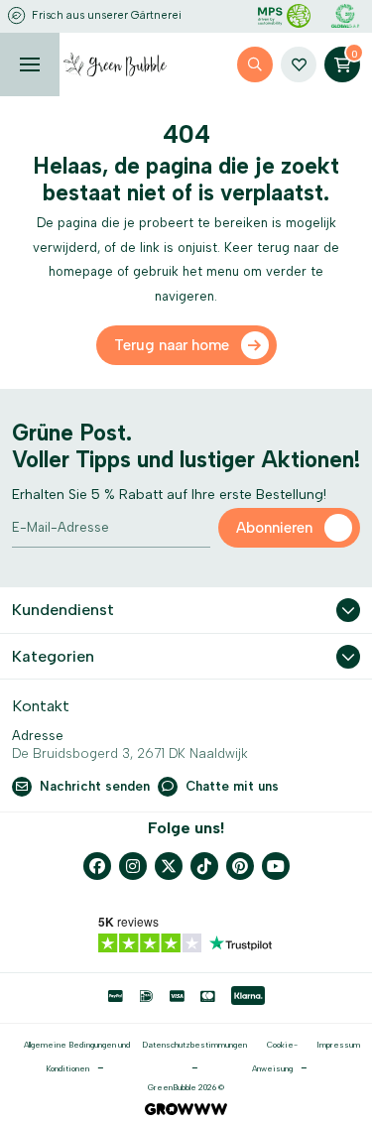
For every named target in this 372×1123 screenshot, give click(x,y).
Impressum (338, 1045)
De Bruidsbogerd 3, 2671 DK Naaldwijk (130, 753)
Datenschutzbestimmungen (194, 1045)
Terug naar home (171, 345)
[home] (115, 64)
